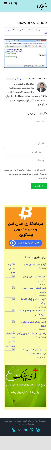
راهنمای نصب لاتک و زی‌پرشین (31, 333)
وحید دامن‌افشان (33, 29)
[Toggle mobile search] (10, 3)
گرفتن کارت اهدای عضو (35, 264)
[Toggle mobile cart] (15, 3)
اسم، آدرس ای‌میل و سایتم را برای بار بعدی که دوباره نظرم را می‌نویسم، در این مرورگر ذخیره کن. (25, 174)
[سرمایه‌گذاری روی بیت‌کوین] (25, 228)
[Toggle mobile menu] (5, 3)
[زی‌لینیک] (25, 386)
